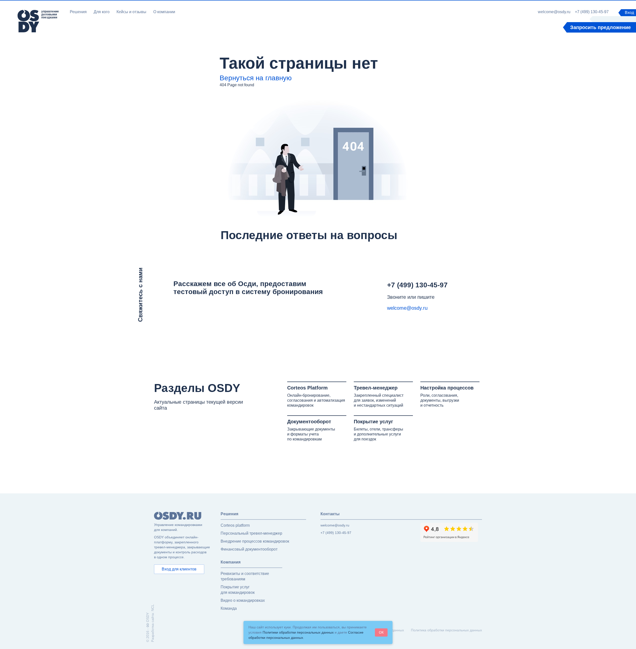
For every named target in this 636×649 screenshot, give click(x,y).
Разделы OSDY (197, 388)
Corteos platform (235, 525)
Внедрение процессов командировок (255, 541)
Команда (229, 608)
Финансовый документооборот (249, 549)
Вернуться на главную (256, 78)
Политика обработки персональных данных (446, 630)
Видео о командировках (243, 600)
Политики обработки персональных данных (298, 632)
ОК (381, 632)
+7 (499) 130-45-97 (592, 12)
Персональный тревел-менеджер (251, 533)
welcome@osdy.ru (554, 12)
